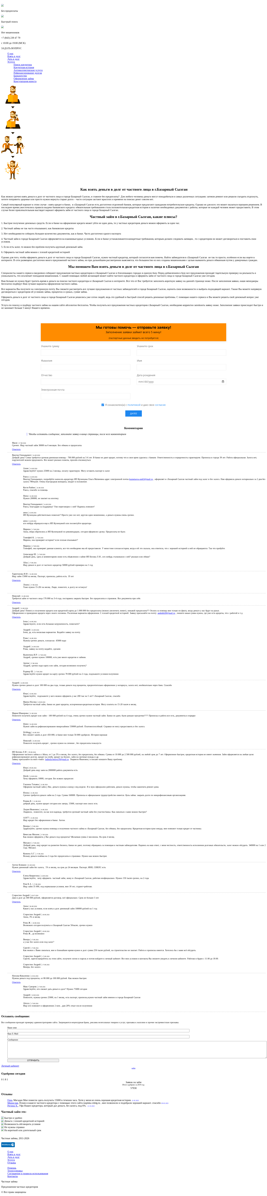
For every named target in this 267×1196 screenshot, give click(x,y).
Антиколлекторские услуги (28, 70)
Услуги (11, 62)
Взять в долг (14, 56)
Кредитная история (24, 67)
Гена (9, 1100)
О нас (10, 53)
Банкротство (20, 75)
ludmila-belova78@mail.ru (57, 759)
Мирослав (12, 1103)
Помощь (11, 1168)
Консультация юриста (25, 81)
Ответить (16, 449)
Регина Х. (12, 1105)
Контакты (12, 1176)
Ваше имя (12, 1028)
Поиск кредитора (23, 64)
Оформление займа (24, 78)
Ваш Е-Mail (12, 1034)
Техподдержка (15, 1170)
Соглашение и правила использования (27, 1173)
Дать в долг (13, 59)
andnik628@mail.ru (166, 613)
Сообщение (12, 1040)
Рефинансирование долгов (28, 73)
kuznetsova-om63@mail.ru (141, 479)
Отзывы (11, 1162)
